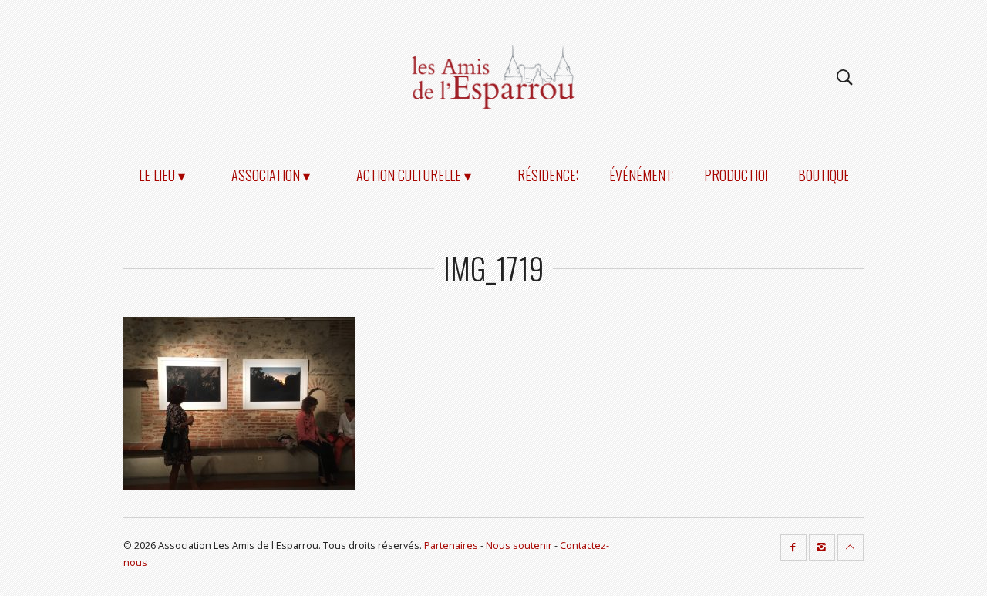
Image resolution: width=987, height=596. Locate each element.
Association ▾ (270, 175)
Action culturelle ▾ (413, 175)
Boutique (824, 175)
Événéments (644, 175)
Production (738, 175)
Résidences (550, 175)
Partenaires (451, 545)
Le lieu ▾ (162, 175)
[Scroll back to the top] (850, 547)
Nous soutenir (519, 545)
